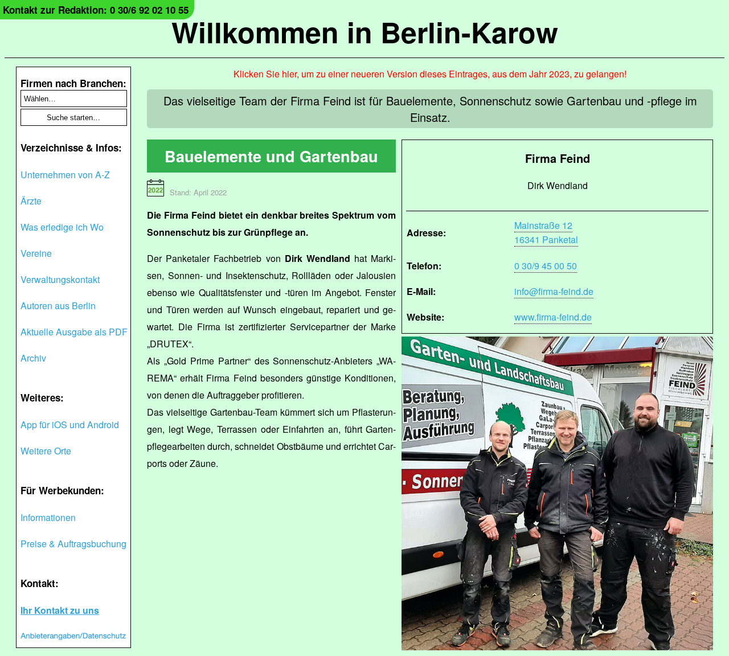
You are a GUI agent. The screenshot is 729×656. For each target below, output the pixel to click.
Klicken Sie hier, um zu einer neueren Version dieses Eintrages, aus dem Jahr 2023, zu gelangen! (430, 73)
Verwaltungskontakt (60, 279)
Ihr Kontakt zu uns (60, 610)
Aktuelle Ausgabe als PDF (74, 331)
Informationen (48, 517)
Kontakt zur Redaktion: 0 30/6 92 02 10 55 (96, 10)
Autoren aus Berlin (58, 305)
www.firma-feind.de (553, 316)
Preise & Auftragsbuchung (73, 543)
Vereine (36, 253)
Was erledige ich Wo (62, 226)
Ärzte (31, 200)
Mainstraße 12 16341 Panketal (546, 232)
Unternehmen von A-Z (65, 174)
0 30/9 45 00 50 (545, 265)
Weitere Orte (46, 450)
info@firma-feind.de (553, 291)
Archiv (33, 357)
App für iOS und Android (70, 424)
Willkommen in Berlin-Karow (364, 31)
